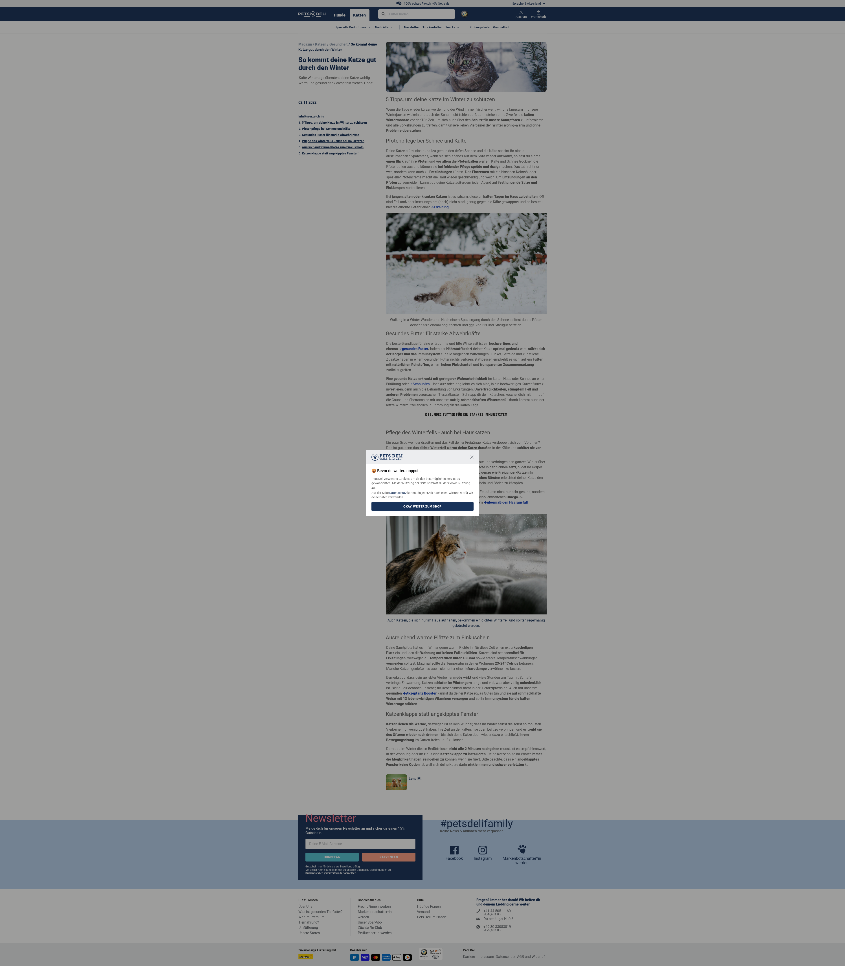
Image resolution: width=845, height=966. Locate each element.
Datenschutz (398, 493)
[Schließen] (471, 457)
